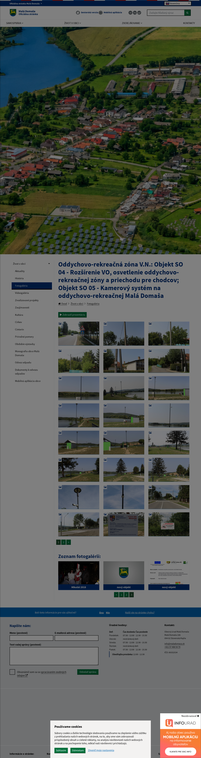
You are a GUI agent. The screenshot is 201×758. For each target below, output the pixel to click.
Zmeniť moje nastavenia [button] (101, 750)
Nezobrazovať (189, 716)
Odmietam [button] (78, 750)
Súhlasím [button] (61, 750)
